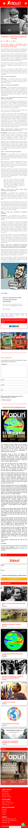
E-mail (3, 384)
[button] (4, 3)
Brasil (14, 313)
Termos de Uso (5, 804)
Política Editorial (6, 801)
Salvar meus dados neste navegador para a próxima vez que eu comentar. (12, 397)
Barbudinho (6, 80)
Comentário (4, 364)
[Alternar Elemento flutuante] (23, 824)
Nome (2, 379)
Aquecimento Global (8, 313)
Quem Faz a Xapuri (6, 796)
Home (15, 41)
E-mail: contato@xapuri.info (9, 818)
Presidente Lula (10, 316)
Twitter (4, 814)
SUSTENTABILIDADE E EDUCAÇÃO (10, 724)
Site (2, 389)
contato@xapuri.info (22, 548)
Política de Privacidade (8, 803)
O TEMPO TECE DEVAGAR (8, 702)
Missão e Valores (6, 795)
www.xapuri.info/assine (20, 547)
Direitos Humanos (20, 313)
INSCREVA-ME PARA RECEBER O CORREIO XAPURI (14, 575)
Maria (6, 315)
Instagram (4, 809)
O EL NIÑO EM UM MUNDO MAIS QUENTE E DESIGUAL (12, 654)
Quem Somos (5, 791)
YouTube (4, 812)
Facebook (4, 810)
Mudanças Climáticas (14, 315)
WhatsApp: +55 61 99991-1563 (9, 820)
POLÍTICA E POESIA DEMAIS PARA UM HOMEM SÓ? (13, 604)
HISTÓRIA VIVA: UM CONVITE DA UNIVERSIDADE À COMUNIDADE (10, 741)
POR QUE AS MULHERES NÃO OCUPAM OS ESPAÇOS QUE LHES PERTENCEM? (12, 677)
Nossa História (5, 793)
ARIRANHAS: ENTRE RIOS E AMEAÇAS (11, 624)
